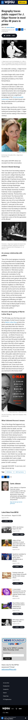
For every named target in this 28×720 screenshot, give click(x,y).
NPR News (9, 472)
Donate (23, 2)
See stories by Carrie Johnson (16, 502)
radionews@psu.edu (9, 669)
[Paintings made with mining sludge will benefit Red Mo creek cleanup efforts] (7, 575)
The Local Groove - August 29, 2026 (11, 515)
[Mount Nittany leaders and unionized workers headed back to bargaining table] (7, 605)
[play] (2, 718)
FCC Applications (7, 699)
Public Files (5, 696)
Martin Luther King (10, 322)
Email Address (7, 653)
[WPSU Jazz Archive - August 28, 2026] (7, 529)
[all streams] (26, 718)
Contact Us (5, 689)
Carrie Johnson (10, 27)
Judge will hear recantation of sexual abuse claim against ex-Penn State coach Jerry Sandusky (18, 544)
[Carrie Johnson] (5, 486)
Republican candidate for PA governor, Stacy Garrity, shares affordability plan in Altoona (19, 557)
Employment (6, 686)
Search (5, 692)
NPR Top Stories (20, 472)
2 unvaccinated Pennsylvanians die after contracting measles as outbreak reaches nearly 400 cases (19, 593)
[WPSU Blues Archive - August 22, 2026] (7, 622)
